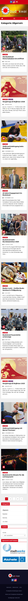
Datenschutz (15, 587)
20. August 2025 (8, 244)
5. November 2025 (8, 197)
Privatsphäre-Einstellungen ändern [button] (14, 590)
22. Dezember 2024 (9, 433)
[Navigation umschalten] (14, 18)
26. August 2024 (8, 479)
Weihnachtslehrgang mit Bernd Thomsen (12, 429)
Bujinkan (11, 99)
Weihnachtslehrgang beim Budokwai (13, 147)
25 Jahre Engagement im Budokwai (12, 194)
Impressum (8, 587)
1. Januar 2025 (8, 386)
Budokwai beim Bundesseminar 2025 (11, 241)
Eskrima (5, 517)
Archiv (4, 532)
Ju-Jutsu (5, 521)
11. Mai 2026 (7, 61)
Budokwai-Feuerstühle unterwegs (11, 336)
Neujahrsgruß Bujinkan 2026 (14, 102)
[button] (25, 18)
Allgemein (5, 54)
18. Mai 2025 (7, 339)
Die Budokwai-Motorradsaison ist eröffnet (13, 58)
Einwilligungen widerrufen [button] (14, 597)
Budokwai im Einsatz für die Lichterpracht (13, 476)
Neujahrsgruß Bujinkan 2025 (14, 383)
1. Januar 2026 (8, 104)
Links (20, 587)
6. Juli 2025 (7, 293)
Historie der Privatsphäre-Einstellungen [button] (14, 594)
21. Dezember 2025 (9, 151)
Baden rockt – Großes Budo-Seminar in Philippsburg (13, 289)
